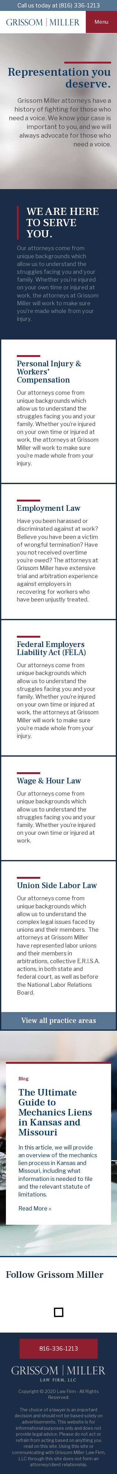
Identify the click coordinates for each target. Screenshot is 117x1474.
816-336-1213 (58, 1348)
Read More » (34, 1208)
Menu (101, 22)
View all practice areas (58, 1020)
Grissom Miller (43, 22)
